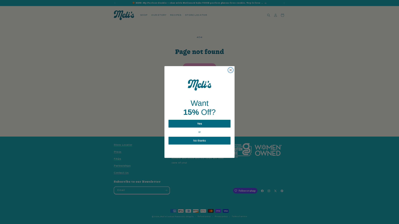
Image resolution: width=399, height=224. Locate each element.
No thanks (199, 140)
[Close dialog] (230, 70)
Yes (199, 123)
